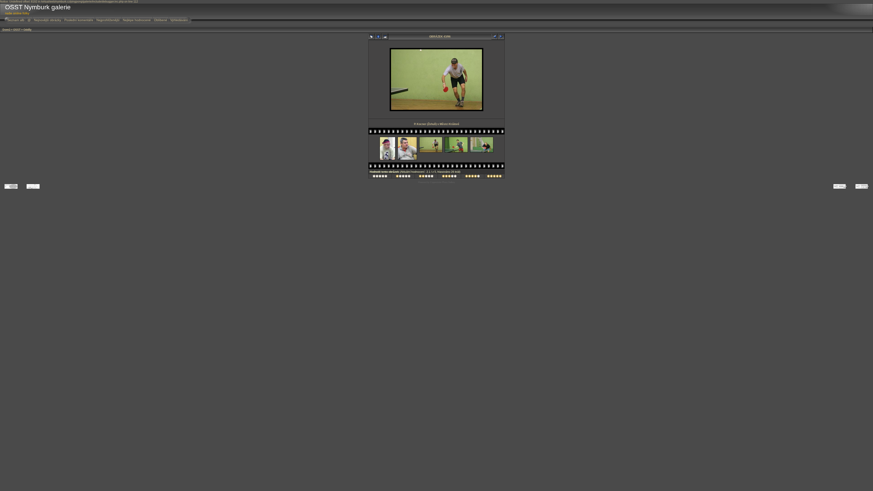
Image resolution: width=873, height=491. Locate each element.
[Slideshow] (385, 37)
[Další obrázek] (501, 37)
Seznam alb (15, 20)
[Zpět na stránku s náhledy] (372, 37)
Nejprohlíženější (108, 20)
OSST (16, 29)
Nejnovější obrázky (47, 20)
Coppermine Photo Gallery (442, 182)
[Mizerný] (403, 176)
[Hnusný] (380, 176)
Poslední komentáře (78, 20)
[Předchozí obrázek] (495, 37)
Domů (6, 29)
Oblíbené (160, 20)
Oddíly (27, 29)
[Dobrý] (449, 176)
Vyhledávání (179, 20)
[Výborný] (472, 176)
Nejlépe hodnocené (137, 20)
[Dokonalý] (494, 176)
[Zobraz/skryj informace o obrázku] (378, 37)
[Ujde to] (426, 176)
